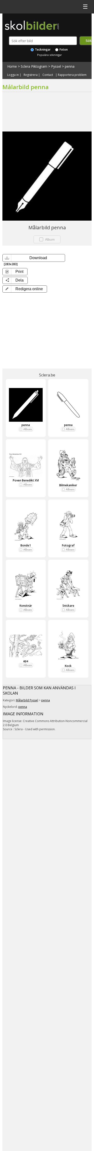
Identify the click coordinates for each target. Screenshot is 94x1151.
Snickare (68, 606)
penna (69, 66)
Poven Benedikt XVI (26, 480)
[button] (24, 289)
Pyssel (56, 66)
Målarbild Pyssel (27, 700)
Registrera (31, 74)
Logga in (13, 74)
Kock (68, 666)
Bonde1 (25, 545)
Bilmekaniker (68, 485)
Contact (47, 74)
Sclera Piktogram (34, 66)
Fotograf (68, 545)
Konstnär (26, 606)
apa (25, 661)
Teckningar (42, 49)
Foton (63, 49)
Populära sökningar (49, 55)
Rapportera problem (72, 74)
